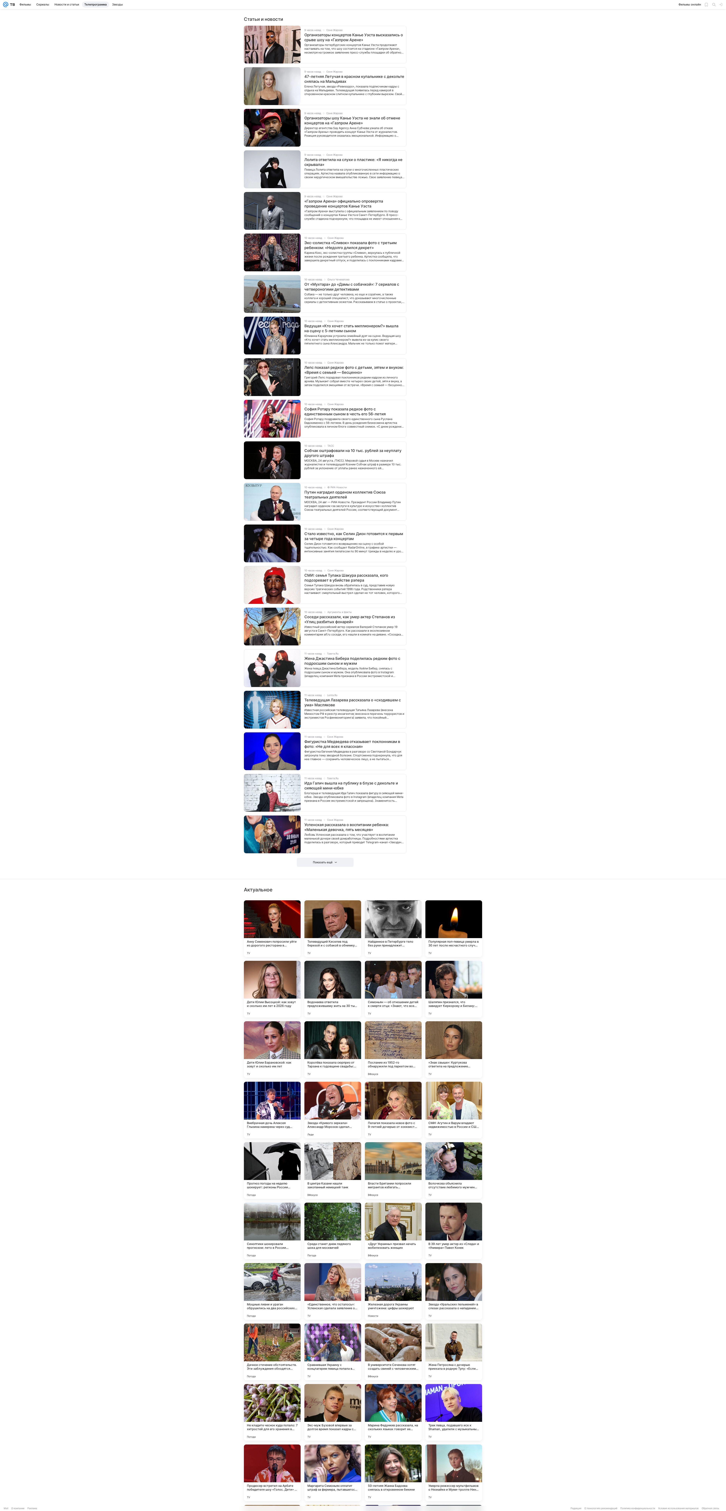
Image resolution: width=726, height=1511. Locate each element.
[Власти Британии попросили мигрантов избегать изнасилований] (393, 1170)
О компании (17, 1508)
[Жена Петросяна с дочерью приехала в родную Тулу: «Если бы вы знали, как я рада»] (453, 1352)
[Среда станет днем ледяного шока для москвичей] (332, 1231)
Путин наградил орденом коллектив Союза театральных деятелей (344, 494)
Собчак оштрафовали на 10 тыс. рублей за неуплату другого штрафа (352, 453)
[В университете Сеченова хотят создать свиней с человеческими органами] (393, 1352)
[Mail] (5, 4)
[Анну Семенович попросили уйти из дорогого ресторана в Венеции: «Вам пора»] (272, 928)
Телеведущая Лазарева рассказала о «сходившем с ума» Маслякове (352, 702)
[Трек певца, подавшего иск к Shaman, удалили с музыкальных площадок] (453, 1412)
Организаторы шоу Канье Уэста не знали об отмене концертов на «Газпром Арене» (352, 120)
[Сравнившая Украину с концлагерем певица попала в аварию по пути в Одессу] (332, 1352)
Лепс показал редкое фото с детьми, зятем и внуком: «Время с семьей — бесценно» (354, 370)
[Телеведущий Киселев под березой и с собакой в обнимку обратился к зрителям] (332, 928)
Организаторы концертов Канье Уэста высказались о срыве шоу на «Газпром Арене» (353, 37)
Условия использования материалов (678, 1508)
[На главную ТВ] (11, 4)
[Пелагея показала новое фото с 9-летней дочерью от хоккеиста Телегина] (393, 1110)
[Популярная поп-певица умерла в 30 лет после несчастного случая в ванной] (453, 928)
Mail (6, 1508)
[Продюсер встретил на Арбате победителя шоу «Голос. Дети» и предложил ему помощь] (272, 1472)
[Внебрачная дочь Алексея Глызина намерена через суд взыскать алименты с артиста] (272, 1110)
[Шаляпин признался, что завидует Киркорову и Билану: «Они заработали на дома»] (453, 989)
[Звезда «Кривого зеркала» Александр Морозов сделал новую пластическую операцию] (332, 1110)
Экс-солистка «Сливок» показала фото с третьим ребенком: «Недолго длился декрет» (350, 245)
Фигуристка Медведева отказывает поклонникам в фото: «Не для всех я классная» (352, 744)
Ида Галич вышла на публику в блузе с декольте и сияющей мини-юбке (351, 785)
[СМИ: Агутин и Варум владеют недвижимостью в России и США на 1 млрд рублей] (453, 1110)
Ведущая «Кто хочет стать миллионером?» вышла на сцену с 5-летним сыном (351, 328)
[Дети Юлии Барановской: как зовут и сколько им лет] (272, 1049)
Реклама (32, 1508)
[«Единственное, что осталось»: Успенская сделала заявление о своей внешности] (332, 1291)
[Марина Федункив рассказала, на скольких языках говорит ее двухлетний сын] (393, 1412)
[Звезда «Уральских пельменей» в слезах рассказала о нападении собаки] (453, 1291)
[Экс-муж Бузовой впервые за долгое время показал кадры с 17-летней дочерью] (332, 1412)
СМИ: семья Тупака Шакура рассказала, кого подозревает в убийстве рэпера (346, 578)
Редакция (576, 1508)
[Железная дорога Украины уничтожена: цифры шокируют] (393, 1291)
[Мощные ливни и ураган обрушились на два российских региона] (272, 1291)
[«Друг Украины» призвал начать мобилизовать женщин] (393, 1231)
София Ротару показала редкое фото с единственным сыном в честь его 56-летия (345, 411)
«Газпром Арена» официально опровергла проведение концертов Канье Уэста (343, 203)
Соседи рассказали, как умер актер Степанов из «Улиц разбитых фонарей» (349, 619)
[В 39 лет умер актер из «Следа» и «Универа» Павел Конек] (453, 1231)
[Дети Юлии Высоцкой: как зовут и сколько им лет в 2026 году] (272, 989)
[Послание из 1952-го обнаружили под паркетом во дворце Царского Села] (393, 1049)
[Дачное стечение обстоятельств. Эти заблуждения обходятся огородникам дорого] (272, 1352)
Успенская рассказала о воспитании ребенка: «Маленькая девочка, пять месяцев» (346, 827)
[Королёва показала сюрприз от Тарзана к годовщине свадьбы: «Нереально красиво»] (332, 1049)
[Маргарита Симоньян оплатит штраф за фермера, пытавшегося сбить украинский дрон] (332, 1472)
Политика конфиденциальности (637, 1508)
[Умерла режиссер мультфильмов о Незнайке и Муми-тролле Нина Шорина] (453, 1472)
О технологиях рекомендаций (600, 1508)
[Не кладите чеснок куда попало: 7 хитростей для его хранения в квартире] (272, 1412)
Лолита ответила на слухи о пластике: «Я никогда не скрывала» (353, 162)
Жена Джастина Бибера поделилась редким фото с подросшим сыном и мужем (352, 661)
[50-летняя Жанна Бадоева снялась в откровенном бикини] (393, 1472)
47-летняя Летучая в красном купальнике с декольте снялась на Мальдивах (354, 79)
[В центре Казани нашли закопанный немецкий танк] (332, 1170)
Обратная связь (710, 1508)
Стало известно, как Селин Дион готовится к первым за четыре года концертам (353, 536)
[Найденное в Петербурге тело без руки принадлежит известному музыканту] (393, 928)
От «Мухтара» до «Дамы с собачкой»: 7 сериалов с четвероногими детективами (351, 287)
